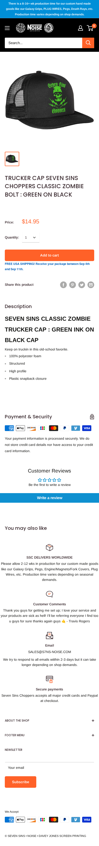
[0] (90, 28)
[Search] (88, 43)
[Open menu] (7, 28)
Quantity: (12, 237)
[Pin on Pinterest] (72, 284)
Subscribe (20, 782)
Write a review (49, 498)
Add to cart (49, 255)
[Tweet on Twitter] (81, 284)
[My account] (80, 28)
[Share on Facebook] (63, 284)
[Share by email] (90, 284)
